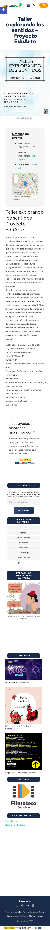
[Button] (43, 5)
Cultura (33, 164)
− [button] (16, 181)
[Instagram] (33, 905)
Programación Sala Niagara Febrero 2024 (22, 772)
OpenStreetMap (25, 196)
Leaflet (15, 196)
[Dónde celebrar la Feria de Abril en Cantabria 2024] (23, 688)
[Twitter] (17, 905)
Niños (20, 168)
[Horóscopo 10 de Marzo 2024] (23, 661)
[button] (3, 10)
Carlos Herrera (36, 916)
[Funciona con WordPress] (19, 912)
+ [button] (16, 177)
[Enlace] (23, 528)
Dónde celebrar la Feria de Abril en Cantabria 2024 (20, 727)
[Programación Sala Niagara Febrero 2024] (23, 735)
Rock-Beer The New (15, 825)
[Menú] (28, 5)
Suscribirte (23, 510)
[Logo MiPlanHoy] (12, 5)
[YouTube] (27, 905)
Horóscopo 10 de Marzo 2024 (18, 682)
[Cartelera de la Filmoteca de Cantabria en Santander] (23, 796)
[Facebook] (22, 905)
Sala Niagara (11, 821)
